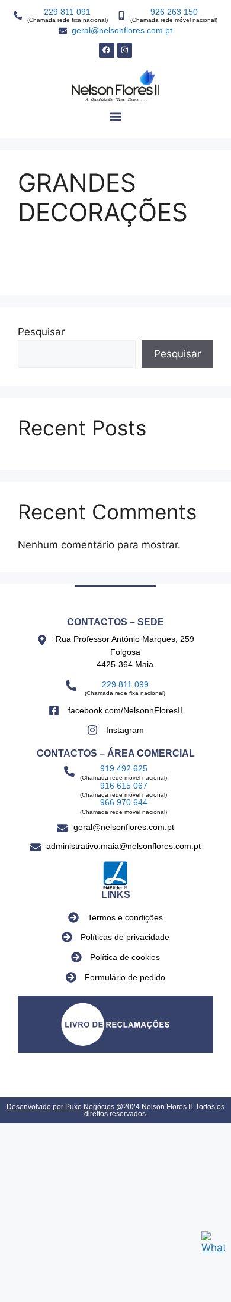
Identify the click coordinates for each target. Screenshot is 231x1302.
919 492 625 (123, 768)
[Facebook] (106, 50)
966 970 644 (123, 802)
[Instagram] (125, 50)
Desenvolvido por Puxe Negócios (60, 1107)
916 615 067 (123, 785)
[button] (116, 117)
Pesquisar (41, 332)
